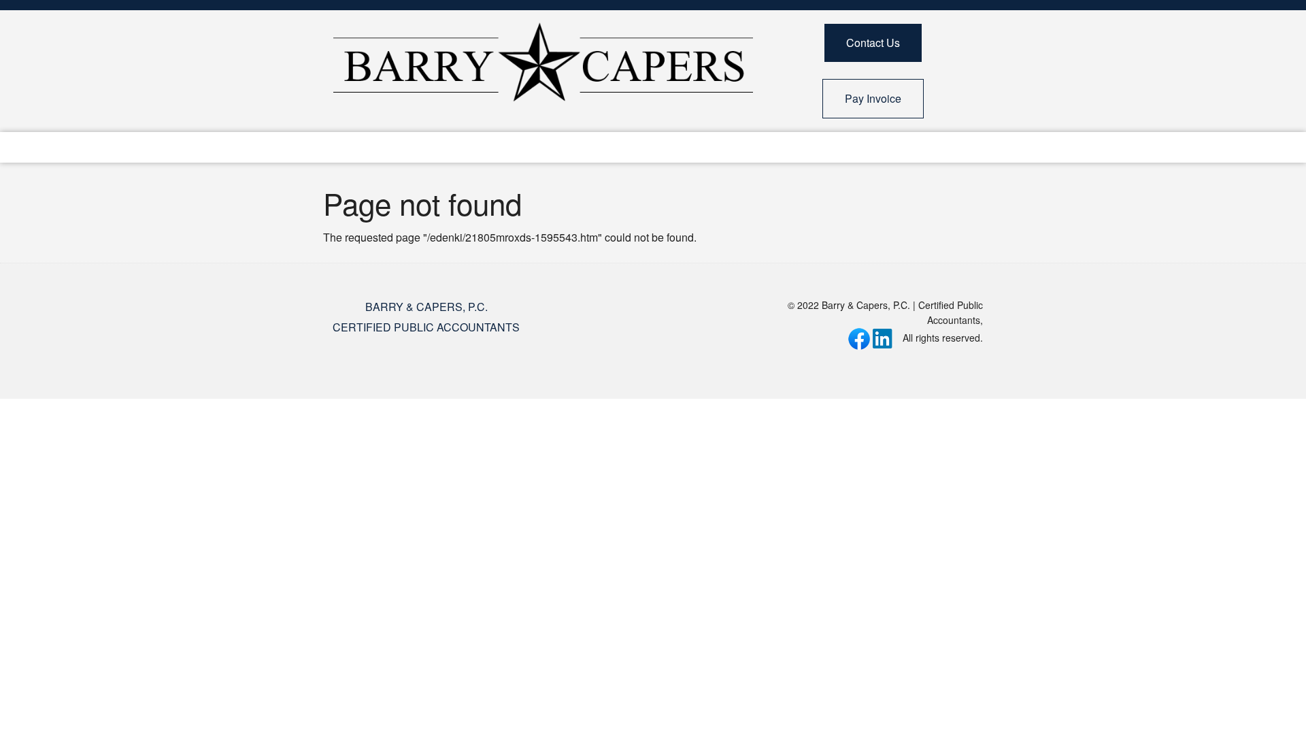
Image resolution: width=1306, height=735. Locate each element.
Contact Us (873, 42)
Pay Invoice (873, 98)
